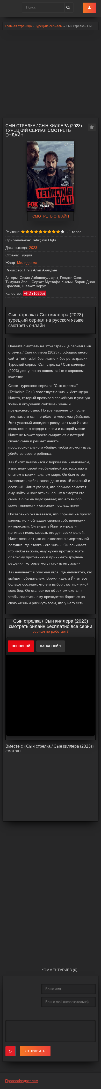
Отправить (35, 1051)
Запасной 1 (50, 646)
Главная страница (18, 26)
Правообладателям (21, 1081)
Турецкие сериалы (48, 26)
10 (62, 231)
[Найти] (68, 7)
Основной (21, 646)
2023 (33, 248)
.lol (8, 8)
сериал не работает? (51, 631)
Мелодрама (27, 263)
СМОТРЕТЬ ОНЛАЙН (50, 216)
